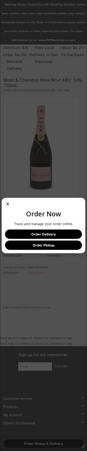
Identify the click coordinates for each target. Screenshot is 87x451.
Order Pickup (43, 245)
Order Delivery (43, 234)
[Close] (7, 205)
